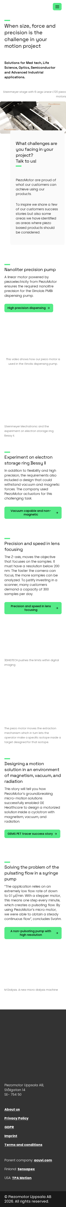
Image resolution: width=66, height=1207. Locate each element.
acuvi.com (43, 1160)
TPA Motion (22, 1178)
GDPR (9, 1127)
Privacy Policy (16, 1118)
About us (12, 1109)
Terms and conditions (23, 1144)
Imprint (10, 1136)
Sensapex (26, 1169)
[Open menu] (57, 6)
